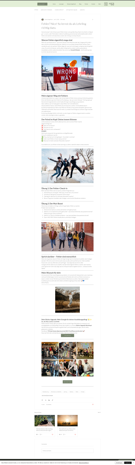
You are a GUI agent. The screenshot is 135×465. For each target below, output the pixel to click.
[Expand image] (50, 350)
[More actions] (93, 19)
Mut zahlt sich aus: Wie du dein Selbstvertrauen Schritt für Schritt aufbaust (67, 429)
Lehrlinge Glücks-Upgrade (71, 9)
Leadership (82, 9)
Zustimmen (127, 462)
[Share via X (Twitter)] (45, 400)
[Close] (133, 463)
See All (99, 412)
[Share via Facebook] (42, 400)
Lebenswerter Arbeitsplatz (46, 9)
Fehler (77, 391)
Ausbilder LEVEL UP (59, 9)
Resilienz (71, 391)
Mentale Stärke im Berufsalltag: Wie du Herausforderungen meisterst (44, 429)
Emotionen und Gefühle (56, 391)
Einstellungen (119, 462)
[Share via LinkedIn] (49, 400)
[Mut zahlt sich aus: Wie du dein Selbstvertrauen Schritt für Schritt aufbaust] (67, 420)
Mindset (82, 391)
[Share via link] (52, 400)
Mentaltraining (45, 391)
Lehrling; (65, 391)
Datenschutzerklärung (84, 462)
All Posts (36, 9)
